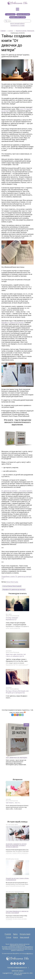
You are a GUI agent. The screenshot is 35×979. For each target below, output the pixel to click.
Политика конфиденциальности (17, 967)
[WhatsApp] (20, 715)
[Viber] (17, 715)
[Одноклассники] (15, 715)
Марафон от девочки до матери (12, 322)
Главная (3, 31)
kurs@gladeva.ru (28, 953)
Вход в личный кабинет (17, 23)
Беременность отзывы (17, 25)
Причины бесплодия (23, 14)
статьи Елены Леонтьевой (12, 586)
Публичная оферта (17, 971)
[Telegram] (22, 715)
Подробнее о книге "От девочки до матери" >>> (16, 577)
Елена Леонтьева (12, 582)
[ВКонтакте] (12, 715)
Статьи (10, 31)
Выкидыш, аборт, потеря (17, 17)
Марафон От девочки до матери (14, 589)
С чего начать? (10, 14)
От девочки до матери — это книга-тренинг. (16, 491)
